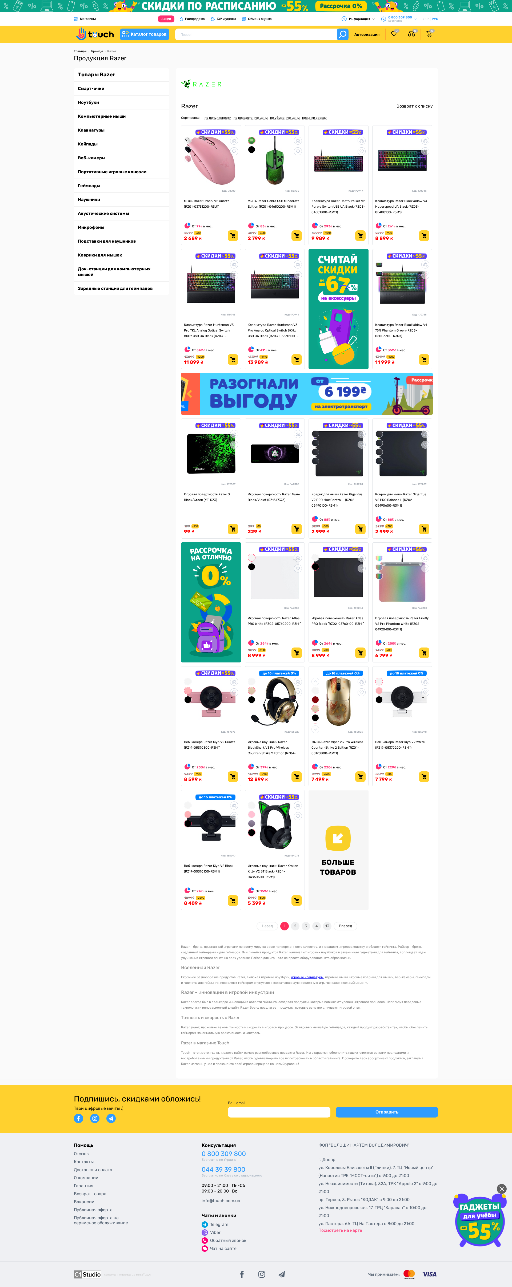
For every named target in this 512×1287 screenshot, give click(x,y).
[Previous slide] (190, 394)
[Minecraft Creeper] (251, 140)
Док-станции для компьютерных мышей (114, 271)
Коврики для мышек (100, 255)
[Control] (315, 433)
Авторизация (366, 34)
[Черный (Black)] (188, 149)
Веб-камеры (91, 157)
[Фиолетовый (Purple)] (251, 823)
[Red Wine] (315, 699)
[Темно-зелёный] (379, 264)
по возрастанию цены (251, 118)
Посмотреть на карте (340, 1230)
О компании (86, 1177)
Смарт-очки (91, 88)
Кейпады (88, 144)
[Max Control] (315, 451)
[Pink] (251, 814)
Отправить (387, 1112)
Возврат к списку (415, 106)
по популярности (218, 118)
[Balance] (315, 460)
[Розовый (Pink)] (188, 158)
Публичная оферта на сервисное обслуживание (101, 1220)
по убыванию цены (285, 118)
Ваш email (236, 1103)
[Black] (251, 149)
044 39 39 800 (223, 1169)
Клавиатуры (91, 130)
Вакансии (84, 1201)
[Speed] (315, 442)
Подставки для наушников (107, 241)
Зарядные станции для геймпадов (115, 288)
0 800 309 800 (224, 1154)
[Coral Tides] (188, 690)
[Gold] (251, 690)
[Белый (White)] (188, 140)
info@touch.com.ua (221, 1200)
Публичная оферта (93, 1209)
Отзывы (81, 1153)
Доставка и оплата (93, 1169)
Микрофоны (91, 227)
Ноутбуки (88, 102)
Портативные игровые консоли (112, 171)
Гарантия (83, 1185)
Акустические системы (103, 213)
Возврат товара (90, 1193)
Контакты (84, 1161)
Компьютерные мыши (102, 116)
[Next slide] (424, 394)
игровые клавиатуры (307, 977)
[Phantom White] (379, 566)
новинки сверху (314, 118)
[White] (251, 557)
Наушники (89, 199)
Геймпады (89, 185)
